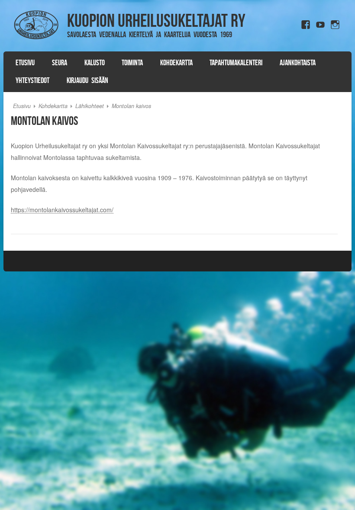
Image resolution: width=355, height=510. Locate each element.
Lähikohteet (89, 106)
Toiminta (132, 62)
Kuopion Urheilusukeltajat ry (156, 20)
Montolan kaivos (131, 106)
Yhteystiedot (32, 80)
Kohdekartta (176, 62)
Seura (59, 62)
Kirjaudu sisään (87, 80)
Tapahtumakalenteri (236, 62)
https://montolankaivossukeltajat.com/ (62, 209)
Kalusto (94, 62)
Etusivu (25, 62)
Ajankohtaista (298, 62)
